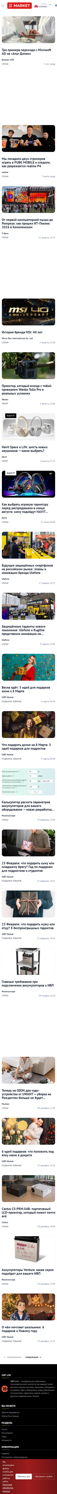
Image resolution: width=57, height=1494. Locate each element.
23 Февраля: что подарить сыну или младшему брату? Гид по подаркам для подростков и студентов (28, 867)
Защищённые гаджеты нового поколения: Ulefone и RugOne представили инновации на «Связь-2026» (23, 632)
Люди (4, 1436)
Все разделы (7, 1433)
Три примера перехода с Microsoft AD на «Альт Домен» (26, 52)
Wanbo (5, 399)
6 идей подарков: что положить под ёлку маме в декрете (28, 1153)
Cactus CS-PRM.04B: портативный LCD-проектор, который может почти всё (28, 1212)
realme (5, 172)
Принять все (24, 1476)
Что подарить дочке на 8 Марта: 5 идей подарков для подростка (26, 747)
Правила (5, 1453)
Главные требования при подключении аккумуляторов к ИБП (28, 983)
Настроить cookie (43, 1476)
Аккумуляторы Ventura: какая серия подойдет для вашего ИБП (28, 1272)
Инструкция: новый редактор (14, 1457)
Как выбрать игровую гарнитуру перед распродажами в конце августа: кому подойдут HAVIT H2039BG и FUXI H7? (25, 510)
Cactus (5, 1222)
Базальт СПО (8, 60)
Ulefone (5, 579)
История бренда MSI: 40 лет (22, 332)
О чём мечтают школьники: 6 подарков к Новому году (23, 1329)
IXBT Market (7, 697)
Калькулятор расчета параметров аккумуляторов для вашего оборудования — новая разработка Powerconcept (27, 807)
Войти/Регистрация (10, 1416)
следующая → (33, 1357)
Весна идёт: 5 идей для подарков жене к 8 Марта (26, 689)
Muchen (5, 1104)
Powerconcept (8, 815)
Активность (7, 1440)
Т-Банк (5, 233)
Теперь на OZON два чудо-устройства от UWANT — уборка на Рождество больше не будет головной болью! (26, 1096)
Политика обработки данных (8, 1488)
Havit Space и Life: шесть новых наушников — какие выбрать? (25, 449)
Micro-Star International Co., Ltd (17, 338)
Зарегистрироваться (10, 1412)
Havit (4, 457)
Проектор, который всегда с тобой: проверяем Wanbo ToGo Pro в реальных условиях (27, 389)
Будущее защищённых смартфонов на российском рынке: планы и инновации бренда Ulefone (27, 569)
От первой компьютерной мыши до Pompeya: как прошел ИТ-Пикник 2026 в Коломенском (27, 223)
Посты (4, 1429)
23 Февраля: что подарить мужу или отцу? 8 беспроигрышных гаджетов (28, 926)
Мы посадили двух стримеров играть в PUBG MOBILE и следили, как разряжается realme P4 (26, 162)
